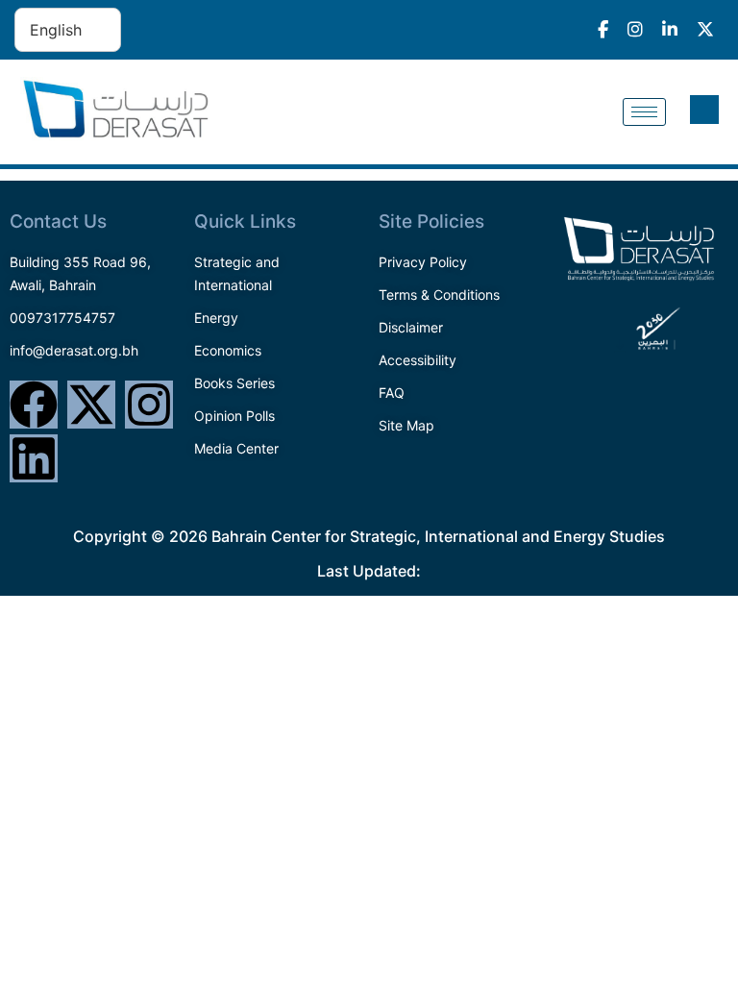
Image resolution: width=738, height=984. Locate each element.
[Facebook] (34, 405)
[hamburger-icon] (644, 112)
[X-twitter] (91, 405)
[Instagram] (149, 405)
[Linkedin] (34, 458)
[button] (704, 109)
